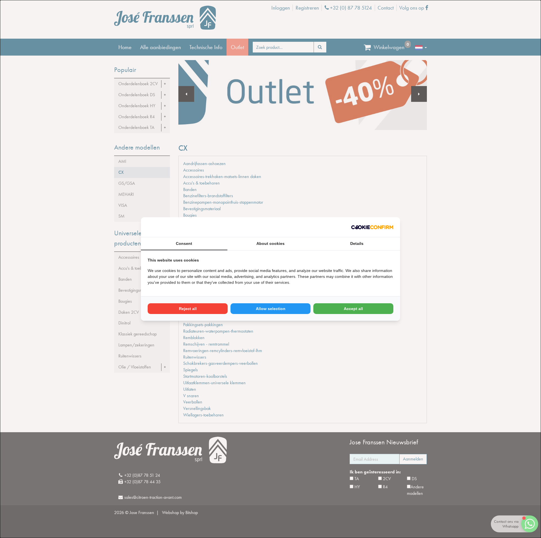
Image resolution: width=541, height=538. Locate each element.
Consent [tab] (184, 243)
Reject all (188, 308)
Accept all (353, 308)
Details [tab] (356, 243)
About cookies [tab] (270, 243)
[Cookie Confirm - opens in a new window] (372, 227)
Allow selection (270, 308)
